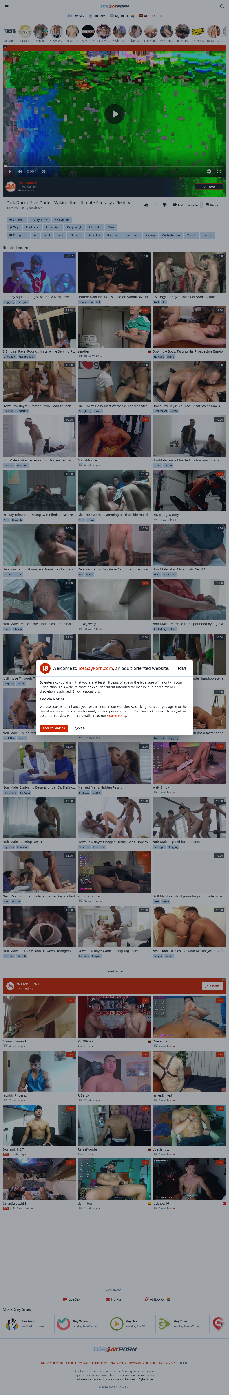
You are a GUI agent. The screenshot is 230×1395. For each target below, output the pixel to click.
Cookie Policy (116, 715)
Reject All (79, 728)
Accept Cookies (54, 728)
